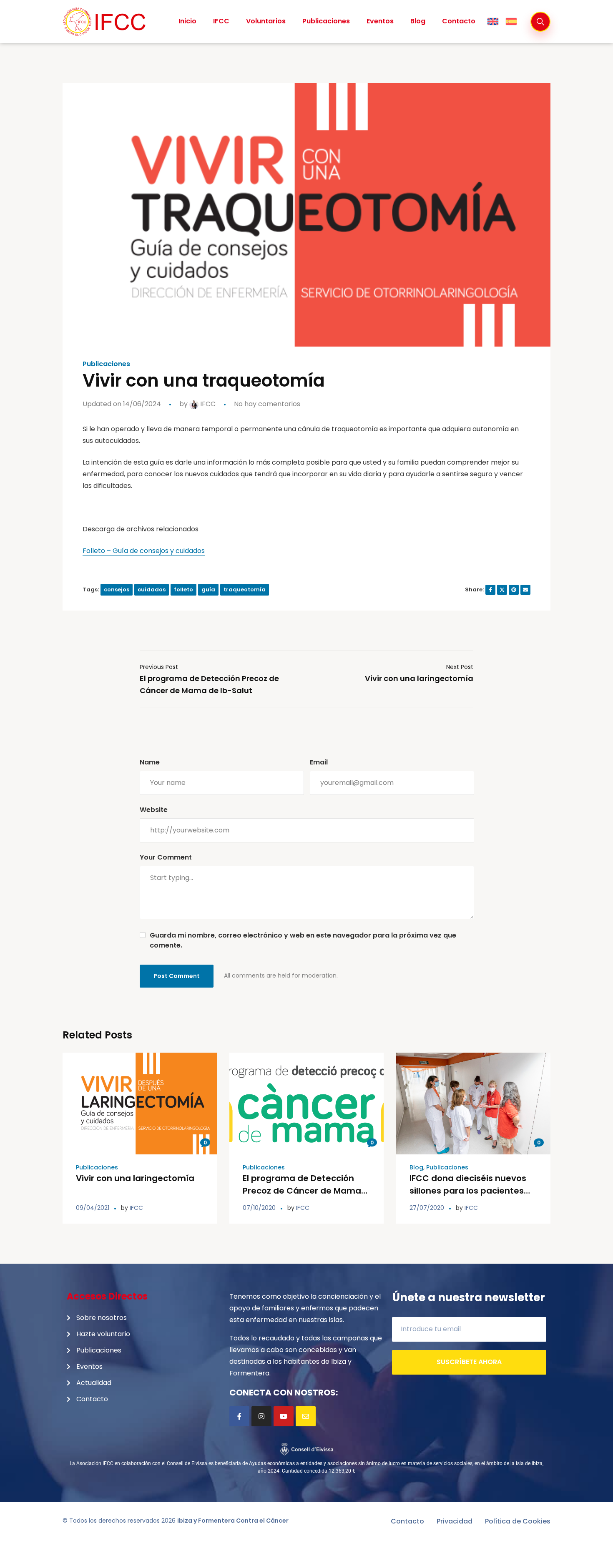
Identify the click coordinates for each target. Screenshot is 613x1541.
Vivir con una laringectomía (135, 1178)
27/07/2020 (427, 1208)
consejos (116, 589)
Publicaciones (106, 364)
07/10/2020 (259, 1208)
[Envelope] (306, 1416)
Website (154, 809)
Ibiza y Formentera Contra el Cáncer (233, 1520)
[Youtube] (284, 1416)
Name (150, 762)
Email (319, 762)
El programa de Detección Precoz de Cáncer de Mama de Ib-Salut (302, 1190)
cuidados (152, 589)
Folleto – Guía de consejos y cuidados (144, 551)
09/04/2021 (92, 1208)
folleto (183, 589)
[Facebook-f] (239, 1416)
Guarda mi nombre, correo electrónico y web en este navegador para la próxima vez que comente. (303, 940)
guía (208, 589)
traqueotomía (245, 589)
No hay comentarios (267, 404)
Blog (416, 1167)
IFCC (207, 404)
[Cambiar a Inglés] (493, 21)
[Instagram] (261, 1416)
